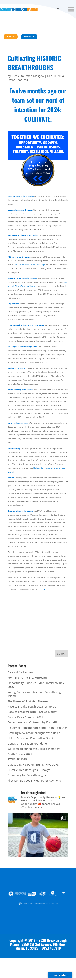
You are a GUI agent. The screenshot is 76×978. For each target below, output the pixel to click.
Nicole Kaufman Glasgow (27, 76)
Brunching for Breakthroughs (27, 775)
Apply (10, 36)
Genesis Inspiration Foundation (28, 743)
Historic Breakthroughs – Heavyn (29, 770)
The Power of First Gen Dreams (28, 701)
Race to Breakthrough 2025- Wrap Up (32, 706)
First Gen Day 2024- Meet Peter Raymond (34, 780)
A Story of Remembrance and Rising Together (37, 727)
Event (11, 80)
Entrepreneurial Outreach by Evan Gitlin (34, 722)
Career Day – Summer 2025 (25, 717)
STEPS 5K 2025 (17, 759)
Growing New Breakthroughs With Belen (34, 733)
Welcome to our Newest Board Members (34, 749)
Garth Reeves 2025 (20, 754)
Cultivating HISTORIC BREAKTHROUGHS (33, 764)
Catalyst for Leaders (21, 672)
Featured (22, 80)
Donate (29, 36)
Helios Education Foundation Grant (30, 738)
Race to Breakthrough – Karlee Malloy (32, 712)
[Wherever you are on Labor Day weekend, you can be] (38, 843)
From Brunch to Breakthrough (27, 677)
